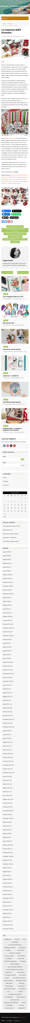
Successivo (22, 272)
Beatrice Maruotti (8, 351)
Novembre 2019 (7, 856)
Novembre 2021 (7, 765)
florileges (23, 961)
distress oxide (9, 955)
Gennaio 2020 (6, 848)
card (24, 939)
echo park (21, 958)
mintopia (21, 983)
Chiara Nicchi (7, 325)
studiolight (9, 1005)
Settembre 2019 (7, 864)
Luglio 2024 (6, 643)
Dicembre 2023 (7, 670)
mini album (9, 983)
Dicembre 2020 (7, 807)
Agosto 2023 (6, 685)
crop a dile (20, 950)
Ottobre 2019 (6, 860)
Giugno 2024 (6, 647)
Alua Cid (17, 939)
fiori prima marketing (10, 961)
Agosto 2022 (6, 730)
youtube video (9, 1008)
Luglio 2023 (6, 689)
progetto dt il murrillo (15, 994)
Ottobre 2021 (6, 769)
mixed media (9, 986)
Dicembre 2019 (7, 852)
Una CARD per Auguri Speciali (12, 402)
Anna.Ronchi (7, 377)
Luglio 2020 (6, 826)
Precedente (8, 272)
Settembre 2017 (7, 898)
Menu (5, 18)
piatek (21, 991)
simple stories (21, 997)
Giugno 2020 (6, 829)
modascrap (21, 986)
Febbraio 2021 (7, 799)
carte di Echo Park (10, 138)
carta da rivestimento (15, 944)
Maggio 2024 (6, 650)
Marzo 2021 (6, 795)
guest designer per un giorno (15, 969)
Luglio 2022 (6, 734)
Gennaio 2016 (6, 906)
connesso (10, 441)
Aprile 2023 (6, 700)
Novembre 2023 (7, 673)
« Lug (4, 516)
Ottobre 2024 (6, 631)
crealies (8, 950)
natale (23, 239)
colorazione (22, 947)
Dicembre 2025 (7, 582)
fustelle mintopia (15, 236)
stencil (24, 1002)
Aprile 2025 (6, 609)
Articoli (5, 294)
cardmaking (15, 942)
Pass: (4, 462)
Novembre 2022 (7, 719)
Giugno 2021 (6, 784)
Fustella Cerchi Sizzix (22, 177)
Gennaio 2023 (6, 711)
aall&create (7, 939)
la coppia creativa (10, 975)
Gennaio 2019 (6, 883)
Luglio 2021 (6, 780)
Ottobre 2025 (6, 590)
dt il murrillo (21, 955)
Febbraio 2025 (7, 616)
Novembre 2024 (7, 628)
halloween (9, 972)
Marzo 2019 (6, 875)
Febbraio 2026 (7, 574)
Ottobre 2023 (6, 677)
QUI (19, 162)
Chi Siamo (5, 481)
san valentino (9, 997)
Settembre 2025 (7, 593)
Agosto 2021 (6, 776)
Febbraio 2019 (7, 879)
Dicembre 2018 (7, 887)
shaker (16, 242)
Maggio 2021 (6, 788)
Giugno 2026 (6, 559)
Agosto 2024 (6, 639)
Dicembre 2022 (7, 715)
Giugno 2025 (6, 601)
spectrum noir (15, 999)
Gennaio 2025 (6, 620)
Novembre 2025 (7, 586)
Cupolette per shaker (6, 179)
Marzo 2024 (6, 658)
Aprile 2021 (6, 791)
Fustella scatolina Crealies (13, 183)
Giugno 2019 (6, 867)
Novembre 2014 (7, 928)
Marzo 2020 (6, 841)
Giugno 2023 (6, 692)
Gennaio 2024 (6, 666)
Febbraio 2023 (7, 708)
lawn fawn (22, 975)
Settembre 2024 (7, 635)
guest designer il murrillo (15, 966)
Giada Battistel (8, 298)
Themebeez (22, 1017)
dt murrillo (9, 958)
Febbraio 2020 (7, 845)
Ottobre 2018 (6, 890)
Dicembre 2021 (7, 761)
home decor (20, 972)
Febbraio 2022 (7, 753)
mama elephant (8, 980)
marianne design (21, 980)
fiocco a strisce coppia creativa (15, 234)
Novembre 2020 (7, 810)
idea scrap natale (11, 239)
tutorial (21, 1005)
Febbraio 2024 (7, 662)
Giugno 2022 (6, 738)
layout (7, 977)
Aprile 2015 (6, 917)
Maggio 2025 (6, 605)
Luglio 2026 (6, 555)
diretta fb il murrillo (15, 953)
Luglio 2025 (6, 597)
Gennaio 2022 (6, 757)
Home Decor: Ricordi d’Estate (12, 349)
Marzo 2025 (6, 612)
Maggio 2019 (6, 871)
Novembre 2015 (7, 909)
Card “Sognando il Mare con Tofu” (13, 296)
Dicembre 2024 (7, 624)
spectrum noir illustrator (11, 1002)
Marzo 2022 (6, 749)
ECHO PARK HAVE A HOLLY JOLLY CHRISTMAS (15, 230)
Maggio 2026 (6, 563)
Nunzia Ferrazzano (9, 432)
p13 (8, 991)
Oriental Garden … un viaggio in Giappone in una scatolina (12, 429)
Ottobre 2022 (6, 723)
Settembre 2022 (7, 727)
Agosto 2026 (6, 552)
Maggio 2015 (6, 913)
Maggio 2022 (6, 742)
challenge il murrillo (10, 947)
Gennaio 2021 (6, 803)
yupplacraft (21, 1008)
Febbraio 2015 (7, 921)
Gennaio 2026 (6, 578)
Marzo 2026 (6, 571)
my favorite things (9, 988)
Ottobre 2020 (6, 814)
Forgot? (22, 465)
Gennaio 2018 (6, 894)
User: (4, 456)
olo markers (22, 988)
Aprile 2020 (6, 837)
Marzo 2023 (6, 704)
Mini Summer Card (8, 323)
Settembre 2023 (7, 681)
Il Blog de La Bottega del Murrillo (15, 6)
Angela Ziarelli (6, 36)
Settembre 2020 (7, 818)
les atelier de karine (19, 977)
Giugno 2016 (6, 902)
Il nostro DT (6, 485)
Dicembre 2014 (7, 925)
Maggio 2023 (6, 696)
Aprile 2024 (6, 654)
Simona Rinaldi (8, 404)
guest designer (15, 964)
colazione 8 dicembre (15, 226)
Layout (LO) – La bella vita (11, 376)
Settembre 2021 (7, 772)
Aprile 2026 (6, 567)
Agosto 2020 (6, 822)
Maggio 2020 (6, 833)
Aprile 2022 (6, 746)
